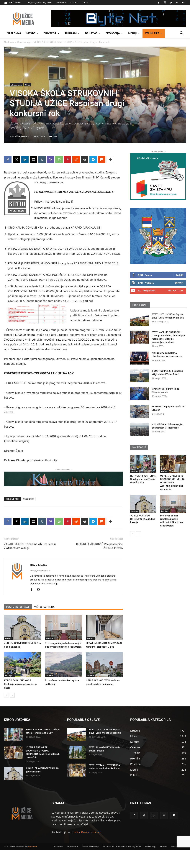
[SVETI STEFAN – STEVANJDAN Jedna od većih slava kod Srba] (76, 770)
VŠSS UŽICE (28, 499)
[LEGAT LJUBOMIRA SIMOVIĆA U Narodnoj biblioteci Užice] (104, 627)
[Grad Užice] (158, 236)
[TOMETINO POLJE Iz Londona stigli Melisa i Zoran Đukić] (139, 375)
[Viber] (50, 159)
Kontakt (85, 2)
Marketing (62, 2)
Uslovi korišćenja (90, 846)
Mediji (132, 33)
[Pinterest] (67, 159)
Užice (27, 84)
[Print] (84, 159)
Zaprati (179, 282)
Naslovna (14, 33)
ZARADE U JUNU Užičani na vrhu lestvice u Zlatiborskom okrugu (30, 546)
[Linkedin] (171, 2)
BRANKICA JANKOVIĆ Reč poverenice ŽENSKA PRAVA (99, 546)
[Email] (33, 159)
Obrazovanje (23, 42)
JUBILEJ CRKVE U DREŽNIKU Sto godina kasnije (142, 519)
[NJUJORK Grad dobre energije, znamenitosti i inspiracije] (139, 429)
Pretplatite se (175, 290)
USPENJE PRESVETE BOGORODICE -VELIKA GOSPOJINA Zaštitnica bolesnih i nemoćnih (172, 482)
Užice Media (21, 136)
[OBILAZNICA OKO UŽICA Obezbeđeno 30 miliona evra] (139, 358)
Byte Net (32, 846)
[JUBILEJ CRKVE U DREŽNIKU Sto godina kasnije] (22, 627)
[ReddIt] (76, 159)
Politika (49, 638)
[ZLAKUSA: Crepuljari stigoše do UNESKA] (139, 411)
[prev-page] (6, 695)
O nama (74, 2)
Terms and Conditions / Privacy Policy (122, 846)
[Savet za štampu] (158, 176)
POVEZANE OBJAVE (18, 606)
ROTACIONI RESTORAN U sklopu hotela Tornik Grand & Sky (143, 479)
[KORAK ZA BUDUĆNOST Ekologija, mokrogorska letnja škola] (22, 664)
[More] (110, 159)
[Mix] (101, 159)
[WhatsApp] (59, 159)
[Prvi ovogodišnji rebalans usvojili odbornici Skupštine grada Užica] (63, 627)
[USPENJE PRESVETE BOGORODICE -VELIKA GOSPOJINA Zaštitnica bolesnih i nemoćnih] (173, 464)
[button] (181, 33)
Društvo (91, 33)
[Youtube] (183, 2)
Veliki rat (152, 33)
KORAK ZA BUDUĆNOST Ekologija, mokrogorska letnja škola (20, 684)
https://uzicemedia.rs (40, 570)
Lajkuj (179, 275)
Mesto (30, 33)
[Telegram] (93, 159)
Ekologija (113, 33)
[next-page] (12, 695)
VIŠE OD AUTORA (44, 606)
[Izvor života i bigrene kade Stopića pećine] (139, 393)
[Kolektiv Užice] (63, 479)
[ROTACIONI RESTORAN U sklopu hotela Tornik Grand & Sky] (143, 464)
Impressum (72, 846)
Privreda (50, 33)
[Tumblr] (42, 159)
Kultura (90, 638)
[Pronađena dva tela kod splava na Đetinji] (63, 664)
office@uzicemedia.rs (87, 832)
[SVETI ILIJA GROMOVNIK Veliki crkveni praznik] (76, 752)
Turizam (71, 33)
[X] (16, 159)
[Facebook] (158, 2)
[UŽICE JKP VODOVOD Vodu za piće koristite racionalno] (104, 664)
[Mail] (177, 2)
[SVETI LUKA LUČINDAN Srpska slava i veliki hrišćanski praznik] (139, 319)
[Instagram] (165, 2)
